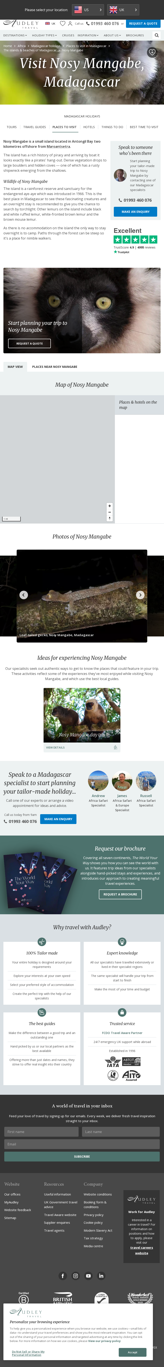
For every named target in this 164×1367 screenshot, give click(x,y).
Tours (12, 127)
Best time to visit (144, 127)
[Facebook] (63, 1276)
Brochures (135, 35)
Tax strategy (93, 1238)
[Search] (157, 35)
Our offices (12, 1194)
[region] (57, 459)
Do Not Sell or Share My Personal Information (28, 1353)
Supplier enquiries (57, 1222)
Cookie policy (93, 1222)
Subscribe (82, 1156)
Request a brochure (120, 894)
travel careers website (141, 1250)
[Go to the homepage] (20, 23)
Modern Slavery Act (98, 1230)
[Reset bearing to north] (110, 518)
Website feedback (17, 1210)
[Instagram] (75, 1276)
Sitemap (10, 1218)
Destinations (14, 35)
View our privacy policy (104, 1341)
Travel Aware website (60, 1215)
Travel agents (54, 1230)
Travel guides (34, 127)
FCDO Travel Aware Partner (122, 1033)
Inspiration (87, 35)
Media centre (93, 1246)
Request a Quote (29, 343)
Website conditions (98, 1194)
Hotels (89, 127)
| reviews (134, 247)
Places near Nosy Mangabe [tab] (54, 367)
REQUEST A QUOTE (143, 23)
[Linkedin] (101, 1276)
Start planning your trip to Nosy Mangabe (37, 326)
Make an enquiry (135, 212)
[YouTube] (88, 1276)
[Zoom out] (110, 512)
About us (111, 35)
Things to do (112, 127)
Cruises (68, 35)
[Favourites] (62, 23)
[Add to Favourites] (152, 52)
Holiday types (43, 35)
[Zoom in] (110, 506)
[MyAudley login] (70, 23)
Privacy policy (94, 1215)
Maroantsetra (58, 146)
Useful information (57, 1194)
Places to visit (65, 127)
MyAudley (11, 1202)
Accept (133, 1352)
